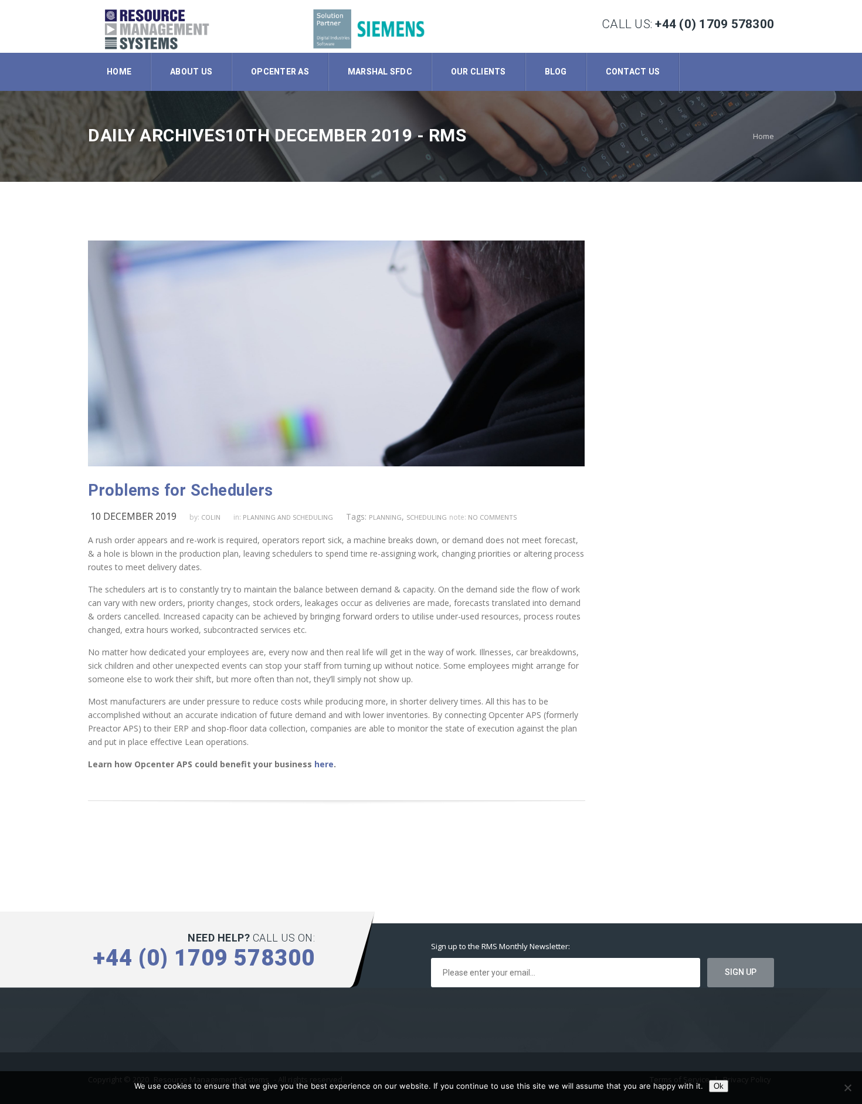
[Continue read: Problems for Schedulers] (336, 463)
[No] (847, 1087)
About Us (191, 71)
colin (210, 517)
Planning (385, 517)
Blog (556, 71)
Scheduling (426, 517)
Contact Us (633, 71)
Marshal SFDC (380, 71)
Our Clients (478, 71)
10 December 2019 (133, 516)
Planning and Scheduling (288, 517)
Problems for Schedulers (180, 490)
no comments (492, 517)
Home (119, 71)
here (324, 764)
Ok (719, 1086)
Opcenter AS (280, 71)
